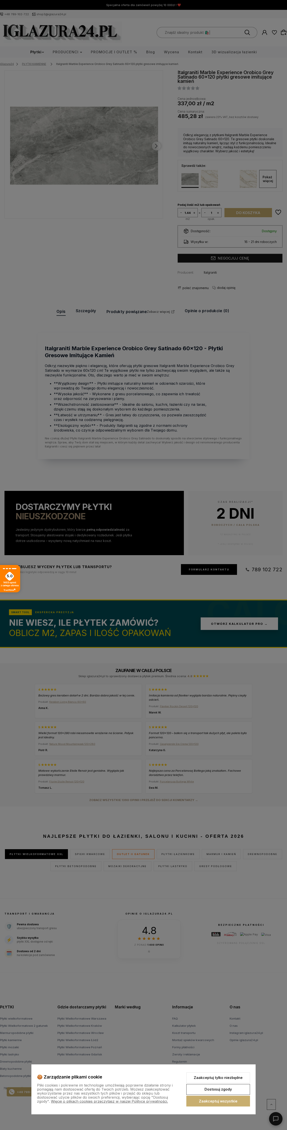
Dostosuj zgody (218, 1089)
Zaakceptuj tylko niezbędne (218, 1077)
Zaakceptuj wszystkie (218, 1101)
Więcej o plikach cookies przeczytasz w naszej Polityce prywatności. (109, 1101)
